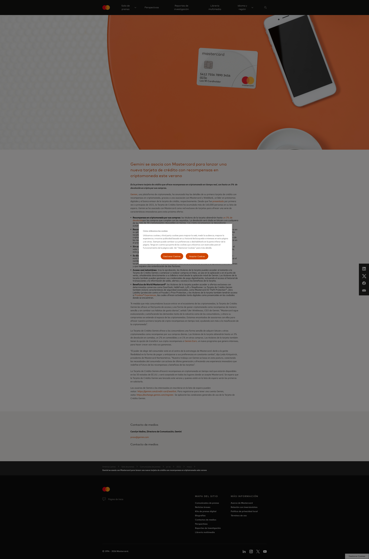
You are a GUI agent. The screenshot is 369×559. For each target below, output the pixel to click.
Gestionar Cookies (172, 256)
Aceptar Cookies (197, 256)
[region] (185, 244)
